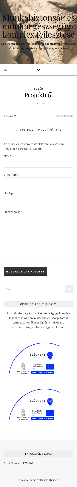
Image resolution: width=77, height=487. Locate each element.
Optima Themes (49, 480)
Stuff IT (11, 115)
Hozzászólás (13, 212)
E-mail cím (11, 174)
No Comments (64, 116)
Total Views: (12, 463)
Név (7, 156)
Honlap (8, 193)
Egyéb (38, 88)
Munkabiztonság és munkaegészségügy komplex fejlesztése (38, 25)
